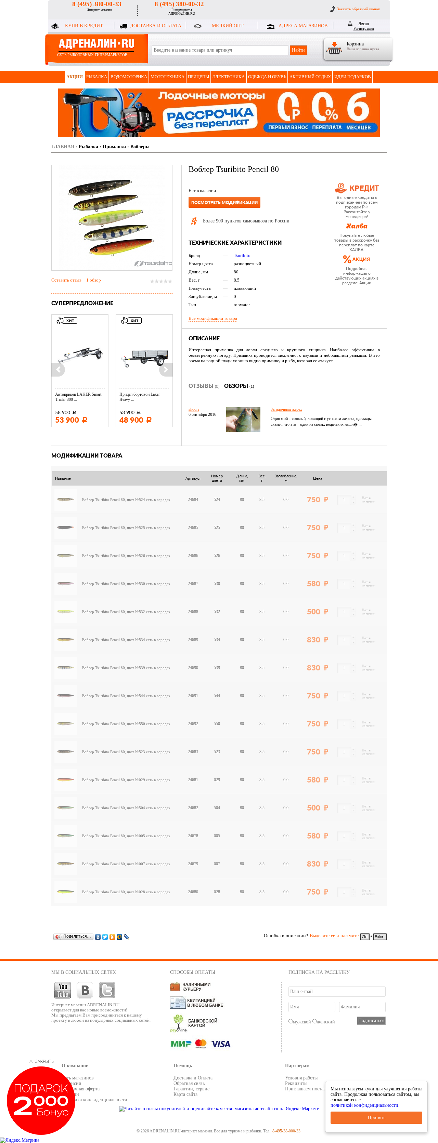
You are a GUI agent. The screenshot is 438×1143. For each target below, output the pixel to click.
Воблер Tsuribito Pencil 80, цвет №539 (113, 668)
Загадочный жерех (286, 409)
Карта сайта (185, 1094)
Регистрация (363, 28)
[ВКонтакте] (98, 937)
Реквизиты (296, 1083)
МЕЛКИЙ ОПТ (228, 25)
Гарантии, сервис (191, 1088)
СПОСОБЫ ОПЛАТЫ (192, 972)
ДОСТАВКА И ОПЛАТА (155, 25)
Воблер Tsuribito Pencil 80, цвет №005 (113, 836)
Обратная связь (189, 1083)
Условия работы (301, 1077)
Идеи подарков (352, 76)
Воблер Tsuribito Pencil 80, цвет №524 (113, 500)
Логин (364, 23)
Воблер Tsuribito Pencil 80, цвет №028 (113, 892)
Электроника (228, 76)
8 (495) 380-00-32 (179, 4)
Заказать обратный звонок (358, 9)
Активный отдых (310, 76)
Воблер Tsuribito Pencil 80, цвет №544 (113, 696)
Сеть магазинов (78, 1077)
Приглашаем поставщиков (312, 1088)
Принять (376, 1117)
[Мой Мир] (119, 937)
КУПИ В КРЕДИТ (84, 25)
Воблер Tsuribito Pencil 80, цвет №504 (113, 808)
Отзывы (204, 386)
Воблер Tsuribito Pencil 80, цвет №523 (113, 752)
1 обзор (93, 280)
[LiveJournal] (126, 937)
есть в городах (158, 500)
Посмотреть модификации (224, 203)
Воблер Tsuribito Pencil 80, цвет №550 (113, 724)
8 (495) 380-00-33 (96, 4)
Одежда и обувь (267, 76)
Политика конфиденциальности (94, 1099)
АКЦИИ (74, 76)
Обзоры (239, 386)
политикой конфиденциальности (364, 1105)
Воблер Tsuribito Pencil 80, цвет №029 (113, 780)
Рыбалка (96, 76)
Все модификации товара (213, 318)
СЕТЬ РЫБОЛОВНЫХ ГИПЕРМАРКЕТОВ (92, 55)
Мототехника (167, 76)
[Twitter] (105, 937)
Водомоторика (129, 76)
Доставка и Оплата (192, 1077)
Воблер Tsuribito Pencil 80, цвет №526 (113, 556)
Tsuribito (242, 255)
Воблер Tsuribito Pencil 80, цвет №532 (113, 612)
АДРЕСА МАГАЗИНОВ (303, 25)
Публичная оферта (81, 1088)
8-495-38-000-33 (286, 1131)
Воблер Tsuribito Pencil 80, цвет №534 (113, 640)
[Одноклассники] (112, 937)
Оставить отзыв (66, 280)
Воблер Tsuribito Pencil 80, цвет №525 (113, 528)
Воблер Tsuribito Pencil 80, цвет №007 (113, 864)
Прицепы (198, 76)
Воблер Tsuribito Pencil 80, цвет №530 (113, 584)
